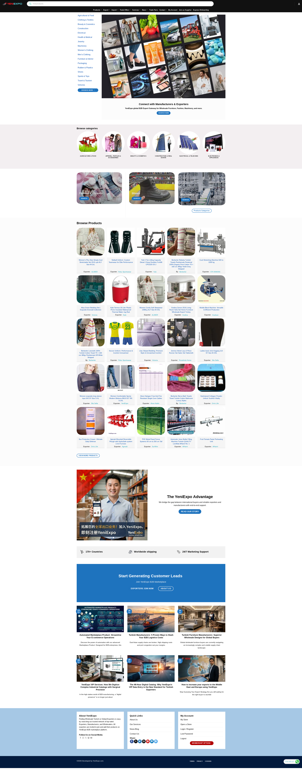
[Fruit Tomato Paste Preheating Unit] (211, 421)
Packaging (82, 63)
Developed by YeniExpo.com (92, 761)
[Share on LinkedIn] (152, 741)
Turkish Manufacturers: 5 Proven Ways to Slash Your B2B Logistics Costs (151, 636)
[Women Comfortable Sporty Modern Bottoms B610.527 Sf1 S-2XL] (121, 378)
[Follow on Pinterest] (88, 738)
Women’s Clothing (85, 50)
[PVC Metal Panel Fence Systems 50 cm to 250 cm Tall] (151, 421)
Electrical (82, 33)
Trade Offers (124, 10)
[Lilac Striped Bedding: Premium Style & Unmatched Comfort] (151, 332)
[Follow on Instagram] (83, 738)
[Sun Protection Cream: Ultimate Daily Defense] (91, 421)
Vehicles (81, 85)
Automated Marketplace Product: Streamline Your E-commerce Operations (100, 636)
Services (135, 10)
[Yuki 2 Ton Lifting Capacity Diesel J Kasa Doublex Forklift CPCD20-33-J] (151, 242)
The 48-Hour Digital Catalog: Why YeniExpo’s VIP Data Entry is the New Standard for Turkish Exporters (151, 687)
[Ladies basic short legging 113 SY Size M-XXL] (211, 332)
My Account (172, 10)
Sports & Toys (83, 76)
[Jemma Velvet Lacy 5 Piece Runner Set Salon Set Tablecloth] (181, 332)
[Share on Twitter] (140, 741)
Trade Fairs (153, 10)
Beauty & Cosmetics (86, 24)
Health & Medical (85, 37)
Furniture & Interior (85, 59)
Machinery (82, 46)
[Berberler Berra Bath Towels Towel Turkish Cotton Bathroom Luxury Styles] (181, 378)
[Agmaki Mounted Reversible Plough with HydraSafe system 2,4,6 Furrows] (121, 421)
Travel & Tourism (85, 81)
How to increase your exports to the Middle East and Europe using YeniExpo (202, 686)
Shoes (80, 72)
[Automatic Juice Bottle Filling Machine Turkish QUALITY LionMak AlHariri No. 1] (181, 421)
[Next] (225, 147)
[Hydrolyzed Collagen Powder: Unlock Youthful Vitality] (211, 378)
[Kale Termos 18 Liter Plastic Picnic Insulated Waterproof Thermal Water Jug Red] (121, 289)
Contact (162, 10)
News (144, 10)
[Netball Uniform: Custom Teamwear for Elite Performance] (121, 242)
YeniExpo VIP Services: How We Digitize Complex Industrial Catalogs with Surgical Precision (100, 687)
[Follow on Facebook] (80, 738)
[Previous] (77, 147)
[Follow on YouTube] (91, 738)
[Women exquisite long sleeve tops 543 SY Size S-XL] (91, 378)
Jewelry (81, 42)
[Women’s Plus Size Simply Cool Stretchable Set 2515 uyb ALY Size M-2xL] (91, 242)
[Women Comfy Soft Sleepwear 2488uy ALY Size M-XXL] (151, 289)
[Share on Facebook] (132, 741)
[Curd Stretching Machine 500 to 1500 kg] (211, 242)
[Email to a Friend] (144, 741)
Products (96, 10)
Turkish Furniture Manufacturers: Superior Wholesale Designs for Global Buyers (202, 636)
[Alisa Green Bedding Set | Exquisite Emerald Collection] (91, 289)
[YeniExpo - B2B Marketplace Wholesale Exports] (12, 4)
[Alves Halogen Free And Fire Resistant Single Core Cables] (151, 378)
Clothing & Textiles (85, 20)
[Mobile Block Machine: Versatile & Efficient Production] (211, 289)
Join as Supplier (185, 10)
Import (114, 10)
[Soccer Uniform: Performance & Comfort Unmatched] (121, 332)
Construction (83, 28)
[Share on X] (136, 741)
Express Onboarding (201, 10)
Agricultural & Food (86, 16)
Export (105, 10)
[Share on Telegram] (156, 741)
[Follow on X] (86, 738)
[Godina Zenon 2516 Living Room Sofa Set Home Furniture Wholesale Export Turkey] (181, 289)
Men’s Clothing (84, 55)
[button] (299, 3)
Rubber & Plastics (85, 68)
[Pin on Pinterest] (148, 741)
